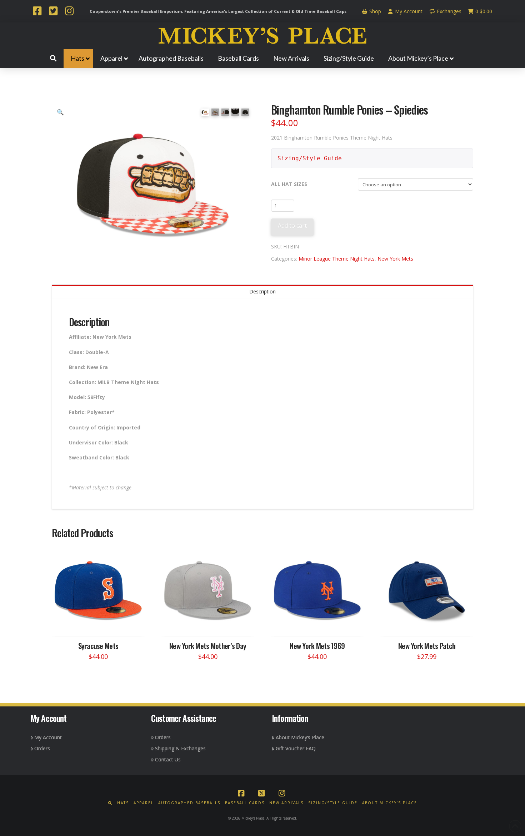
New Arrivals (286, 803)
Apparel (144, 803)
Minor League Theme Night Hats (337, 258)
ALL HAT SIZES (289, 184)
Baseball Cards (245, 803)
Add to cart (292, 226)
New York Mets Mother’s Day (207, 645)
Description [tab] (262, 291)
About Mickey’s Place (300, 737)
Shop (374, 11)
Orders (42, 748)
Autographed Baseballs (189, 803)
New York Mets (395, 258)
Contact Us (168, 759)
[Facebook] (37, 11)
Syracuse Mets (98, 645)
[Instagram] (69, 11)
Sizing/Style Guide (310, 158)
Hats (123, 803)
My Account (408, 11)
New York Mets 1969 (317, 645)
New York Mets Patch (426, 645)
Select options (100, 624)
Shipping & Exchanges (180, 748)
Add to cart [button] (430, 624)
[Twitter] (53, 11)
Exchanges (448, 11)
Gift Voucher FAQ (296, 748)
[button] (60, 112)
